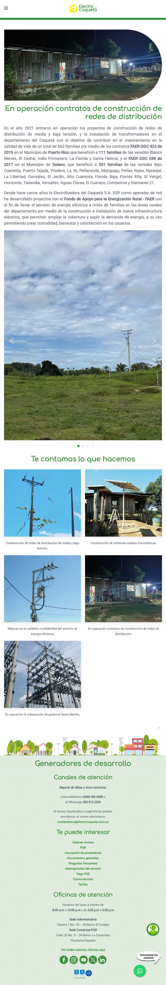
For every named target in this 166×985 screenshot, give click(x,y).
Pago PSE (83, 874)
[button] (6, 8)
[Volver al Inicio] (83, 8)
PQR (83, 847)
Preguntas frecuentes (83, 863)
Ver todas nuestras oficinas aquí (83, 950)
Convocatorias (83, 879)
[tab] (74, 446)
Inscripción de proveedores (83, 853)
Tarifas (83, 884)
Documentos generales (83, 858)
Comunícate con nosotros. (149, 956)
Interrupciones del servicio (83, 868)
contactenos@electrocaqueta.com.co (83, 822)
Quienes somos (83, 842)
